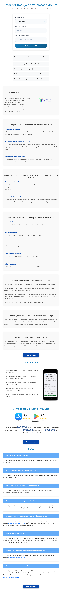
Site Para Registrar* (20, 26)
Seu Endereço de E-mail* (22, 35)
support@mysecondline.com (17, 523)
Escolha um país (19, 17)
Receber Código (31, 355)
